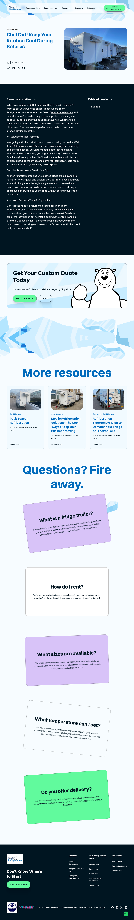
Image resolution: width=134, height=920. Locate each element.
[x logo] (121, 907)
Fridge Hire (93, 869)
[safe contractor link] (12, 907)
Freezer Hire (94, 864)
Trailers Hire (94, 885)
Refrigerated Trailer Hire (76, 869)
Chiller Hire (93, 873)
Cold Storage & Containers (95, 879)
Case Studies (117, 871)
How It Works (117, 861)
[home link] (15, 859)
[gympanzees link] (26, 907)
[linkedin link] (125, 907)
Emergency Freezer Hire (74, 877)
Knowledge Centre (119, 866)
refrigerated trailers (62, 112)
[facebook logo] (112, 907)
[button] (34, 8)
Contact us (87, 800)
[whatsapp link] (126, 914)
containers (13, 116)
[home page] (15, 8)
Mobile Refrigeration (74, 862)
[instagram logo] (116, 907)
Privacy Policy (84, 907)
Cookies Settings (98, 907)
